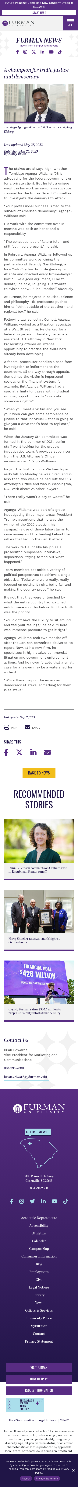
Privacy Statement (39, 1341)
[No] (73, 1470)
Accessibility (38, 1225)
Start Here (39, 12)
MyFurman (39, 1326)
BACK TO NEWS (39, 773)
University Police (39, 1318)
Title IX (64, 1420)
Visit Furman (38, 1367)
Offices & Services (39, 1310)
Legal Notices (39, 1287)
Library (39, 1295)
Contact (39, 1333)
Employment (39, 1272)
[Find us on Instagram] (25, 52)
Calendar (39, 1241)
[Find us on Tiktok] (60, 52)
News (39, 1302)
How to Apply (39, 1379)
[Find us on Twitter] (34, 52)
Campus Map (39, 1248)
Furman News (39, 41)
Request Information (39, 1390)
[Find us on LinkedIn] (42, 52)
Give (39, 1279)
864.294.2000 (39, 1188)
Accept (26, 1478)
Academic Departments (39, 1217)
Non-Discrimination (21, 1420)
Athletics (39, 1233)
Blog (39, 1264)
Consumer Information (39, 1256)
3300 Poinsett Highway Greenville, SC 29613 (39, 1178)
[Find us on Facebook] (17, 52)
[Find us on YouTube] (51, 52)
